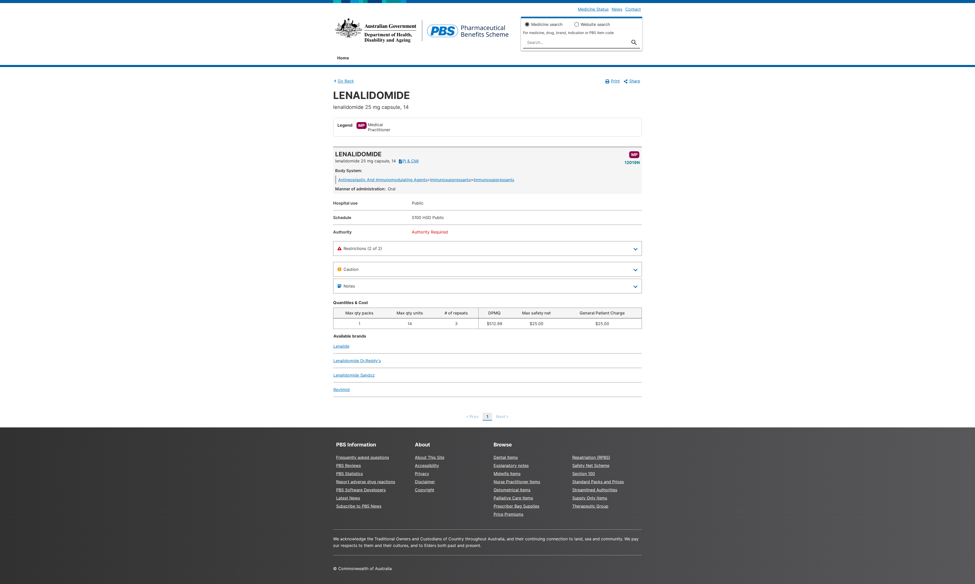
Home (343, 57)
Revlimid (341, 389)
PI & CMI (410, 160)
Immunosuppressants (450, 179)
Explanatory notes (511, 465)
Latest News (348, 497)
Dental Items (506, 457)
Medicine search (546, 24)
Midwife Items (507, 473)
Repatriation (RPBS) (591, 457)
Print (615, 81)
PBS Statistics (349, 473)
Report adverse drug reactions (365, 481)
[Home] (422, 31)
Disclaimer (425, 481)
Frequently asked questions (362, 457)
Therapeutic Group (590, 506)
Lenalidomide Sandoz (354, 375)
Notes (349, 286)
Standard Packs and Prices (598, 481)
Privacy (422, 473)
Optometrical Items (512, 489)
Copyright (424, 489)
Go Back (346, 81)
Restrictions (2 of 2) (363, 248)
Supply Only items (589, 497)
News (617, 9)
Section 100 (583, 473)
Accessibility (427, 465)
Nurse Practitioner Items (517, 481)
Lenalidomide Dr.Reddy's (357, 360)
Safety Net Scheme (590, 465)
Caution (351, 269)
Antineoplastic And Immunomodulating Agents (382, 179)
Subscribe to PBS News (358, 506)
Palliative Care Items (513, 497)
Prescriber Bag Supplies (516, 506)
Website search (595, 24)
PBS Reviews (348, 465)
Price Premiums (508, 514)
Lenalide (341, 346)
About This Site (429, 457)
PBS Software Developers (361, 489)
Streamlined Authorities (594, 489)
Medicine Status (593, 9)
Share (634, 81)
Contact (633, 9)
